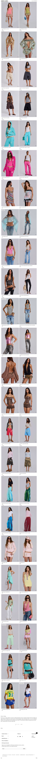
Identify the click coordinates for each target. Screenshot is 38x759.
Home (2, 728)
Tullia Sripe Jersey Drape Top (23, 621)
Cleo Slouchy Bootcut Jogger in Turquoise (25, 147)
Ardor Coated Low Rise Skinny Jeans (24, 295)
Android (34, 737)
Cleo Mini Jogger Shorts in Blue (23, 709)
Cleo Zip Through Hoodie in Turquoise (6, 147)
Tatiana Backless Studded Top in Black (24, 384)
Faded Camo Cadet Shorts (23, 473)
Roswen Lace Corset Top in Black (6, 295)
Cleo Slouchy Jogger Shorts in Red (6, 443)
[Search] (32, 0)
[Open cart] (35, 0)
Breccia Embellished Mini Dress (23, 58)
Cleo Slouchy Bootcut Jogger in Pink (24, 177)
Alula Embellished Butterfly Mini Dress (6, 384)
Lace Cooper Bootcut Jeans (5, 621)
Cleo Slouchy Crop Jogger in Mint (6, 650)
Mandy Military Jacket (4, 562)
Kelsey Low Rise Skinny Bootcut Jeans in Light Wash (26, 265)
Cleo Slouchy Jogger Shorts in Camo (6, 473)
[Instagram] (17, 736)
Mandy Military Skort (22, 562)
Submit (24, 748)
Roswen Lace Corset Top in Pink (6, 265)
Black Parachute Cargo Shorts (23, 117)
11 (21, 724)
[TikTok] (22, 736)
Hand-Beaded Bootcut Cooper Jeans (24, 236)
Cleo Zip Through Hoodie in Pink (6, 177)
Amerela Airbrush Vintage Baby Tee (6, 709)
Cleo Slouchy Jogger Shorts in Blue (24, 443)
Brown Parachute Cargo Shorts (5, 117)
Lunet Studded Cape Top (5, 236)
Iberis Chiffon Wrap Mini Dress (5, 58)
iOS (33, 736)
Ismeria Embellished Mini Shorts (23, 650)
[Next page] (22, 724)
